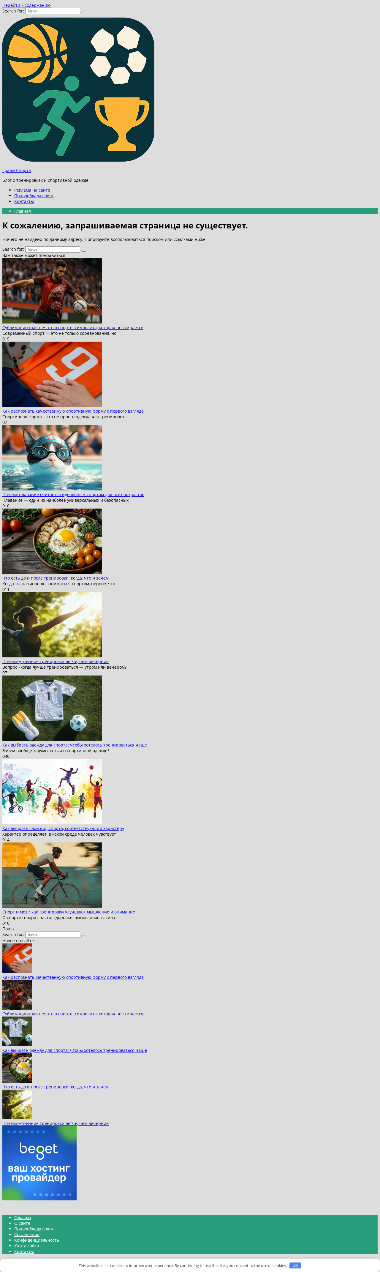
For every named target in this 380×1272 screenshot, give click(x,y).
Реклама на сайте (32, 190)
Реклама (22, 1217)
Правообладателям (33, 195)
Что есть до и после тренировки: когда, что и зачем (55, 578)
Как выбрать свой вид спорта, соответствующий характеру (63, 828)
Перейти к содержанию (26, 5)
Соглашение (26, 1234)
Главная (22, 211)
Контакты (24, 201)
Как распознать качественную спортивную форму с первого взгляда (73, 411)
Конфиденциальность (36, 1240)
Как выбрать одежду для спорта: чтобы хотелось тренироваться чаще (74, 745)
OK (295, 1265)
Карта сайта (26, 1246)
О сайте (22, 1223)
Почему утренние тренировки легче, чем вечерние (55, 661)
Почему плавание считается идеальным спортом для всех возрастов (73, 494)
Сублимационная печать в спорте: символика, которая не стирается (72, 327)
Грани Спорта (16, 170)
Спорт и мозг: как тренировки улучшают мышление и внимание (68, 912)
